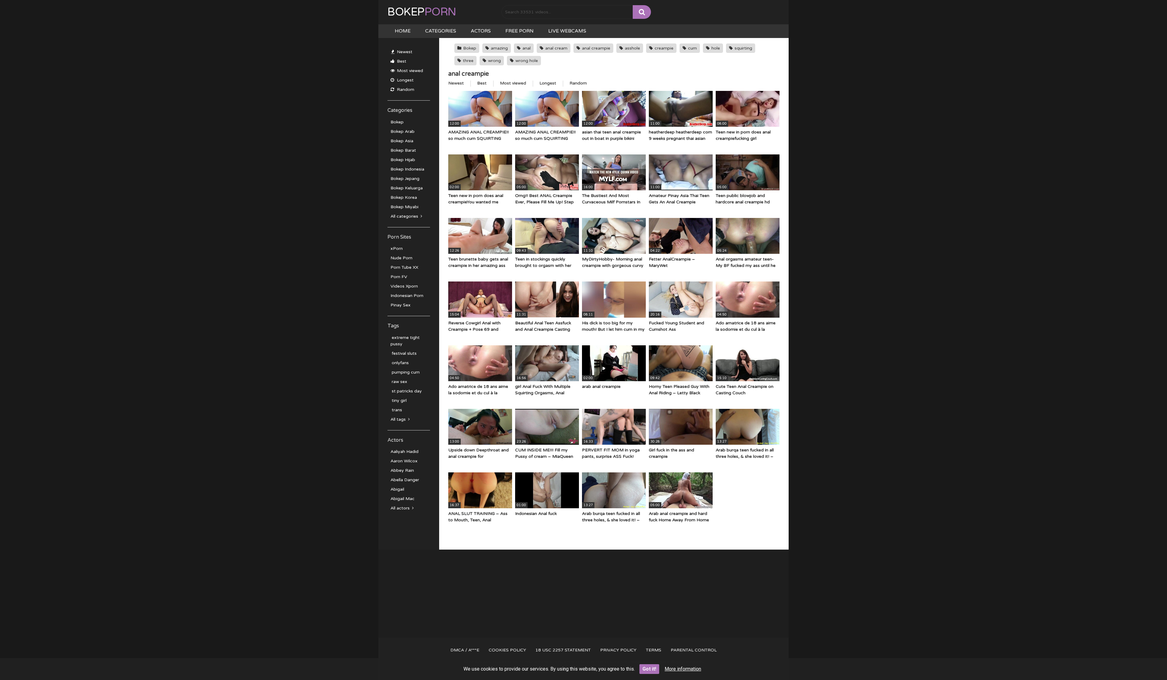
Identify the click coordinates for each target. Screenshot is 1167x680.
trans (396, 409)
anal (526, 48)
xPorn (397, 248)
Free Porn (519, 31)
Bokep (421, 12)
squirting (742, 48)
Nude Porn (401, 258)
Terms (653, 650)
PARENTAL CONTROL (694, 650)
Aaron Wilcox (404, 461)
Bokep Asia (402, 140)
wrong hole (526, 60)
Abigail (397, 489)
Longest (405, 80)
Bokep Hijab (403, 159)
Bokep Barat (403, 150)
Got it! (649, 669)
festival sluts (404, 353)
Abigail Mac (403, 498)
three (467, 60)
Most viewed (409, 70)
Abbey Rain (402, 470)
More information (683, 669)
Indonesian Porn (407, 295)
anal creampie (595, 48)
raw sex (399, 381)
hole (715, 48)
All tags (399, 419)
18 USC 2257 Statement (563, 650)
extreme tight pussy (405, 341)
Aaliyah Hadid (404, 451)
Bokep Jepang (405, 178)
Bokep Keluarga (407, 188)
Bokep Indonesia (407, 169)
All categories (405, 216)
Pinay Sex (401, 305)
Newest (404, 51)
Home (403, 31)
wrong (494, 60)
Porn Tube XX (404, 267)
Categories (440, 31)
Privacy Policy (618, 650)
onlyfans (400, 362)
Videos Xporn (404, 286)
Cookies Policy (507, 650)
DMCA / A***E (464, 650)
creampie (663, 48)
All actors (401, 508)
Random (405, 89)
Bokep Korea (404, 197)
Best (401, 61)
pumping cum (405, 372)
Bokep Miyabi (404, 206)
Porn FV (399, 276)
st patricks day (406, 391)
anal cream (555, 48)
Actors (481, 31)
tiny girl (399, 400)
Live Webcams (567, 31)
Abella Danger (405, 479)
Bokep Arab (403, 131)
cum (692, 48)
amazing (499, 48)
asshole (632, 48)
